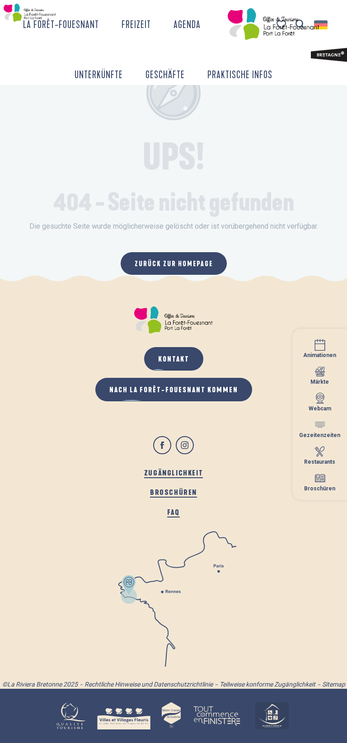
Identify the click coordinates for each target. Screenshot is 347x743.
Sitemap (333, 684)
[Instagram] (185, 445)
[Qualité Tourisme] (71, 715)
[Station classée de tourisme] (171, 715)
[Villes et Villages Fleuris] (123, 715)
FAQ (173, 512)
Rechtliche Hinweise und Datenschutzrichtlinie (148, 684)
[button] (61, 24)
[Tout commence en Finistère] (216, 715)
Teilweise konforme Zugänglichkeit (267, 684)
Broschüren (173, 492)
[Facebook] (162, 445)
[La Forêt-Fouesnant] (273, 24)
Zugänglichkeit (173, 472)
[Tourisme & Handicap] (272, 715)
